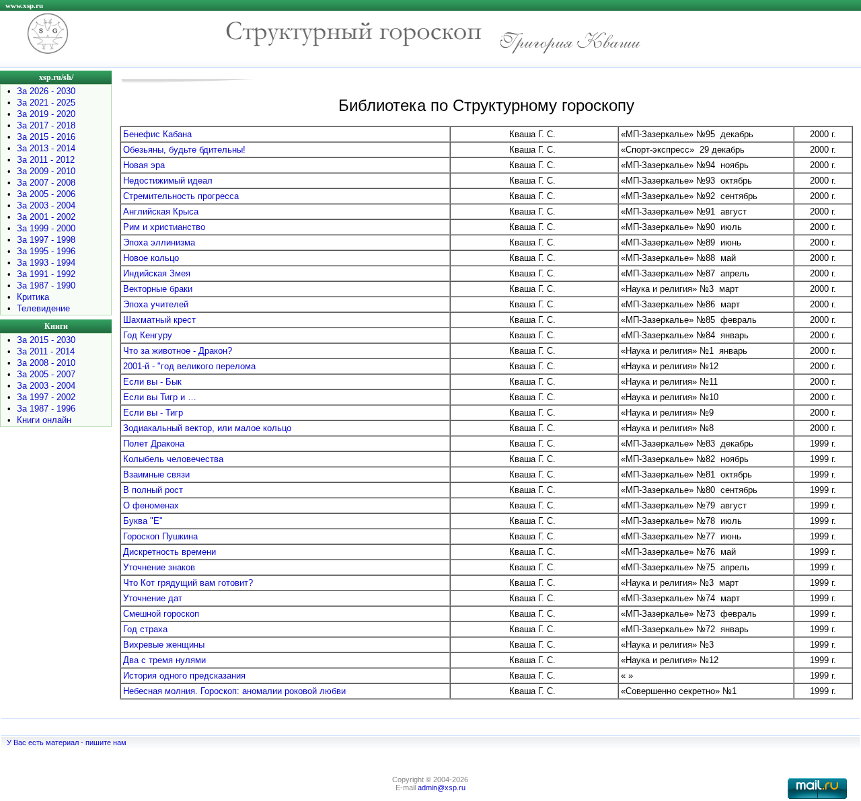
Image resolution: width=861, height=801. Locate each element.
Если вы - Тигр (153, 413)
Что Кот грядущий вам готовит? (188, 583)
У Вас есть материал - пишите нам (66, 742)
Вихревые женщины (163, 645)
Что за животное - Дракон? (177, 351)
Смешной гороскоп (161, 614)
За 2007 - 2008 (46, 183)
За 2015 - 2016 (46, 137)
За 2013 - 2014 (46, 148)
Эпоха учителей (155, 304)
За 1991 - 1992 (46, 274)
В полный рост (153, 490)
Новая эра (144, 165)
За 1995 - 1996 (46, 251)
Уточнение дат (152, 598)
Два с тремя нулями (164, 660)
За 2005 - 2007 (46, 374)
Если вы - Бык (152, 382)
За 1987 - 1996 (46, 409)
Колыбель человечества (173, 459)
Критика (33, 297)
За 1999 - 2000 (46, 228)
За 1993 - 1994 (46, 263)
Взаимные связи (156, 474)
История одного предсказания (184, 676)
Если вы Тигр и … (159, 397)
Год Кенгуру (147, 335)
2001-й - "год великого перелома (189, 366)
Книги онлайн (44, 420)
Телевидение (43, 308)
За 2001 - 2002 (46, 217)
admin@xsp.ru (441, 788)
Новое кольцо (151, 258)
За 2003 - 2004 (46, 205)
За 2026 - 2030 (46, 91)
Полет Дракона (153, 443)
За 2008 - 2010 (46, 363)
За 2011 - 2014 (46, 351)
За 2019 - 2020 (46, 114)
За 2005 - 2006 (46, 194)
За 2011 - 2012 (46, 160)
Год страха (145, 629)
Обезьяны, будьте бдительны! (184, 150)
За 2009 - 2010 (46, 171)
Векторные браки (157, 289)
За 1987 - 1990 (46, 285)
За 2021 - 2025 (46, 103)
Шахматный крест (159, 320)
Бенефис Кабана (157, 134)
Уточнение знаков (159, 567)
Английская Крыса (160, 211)
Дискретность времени (169, 552)
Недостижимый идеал (168, 181)
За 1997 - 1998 (46, 240)
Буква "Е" (143, 521)
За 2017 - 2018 (46, 125)
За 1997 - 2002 (46, 397)
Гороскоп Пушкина (160, 536)
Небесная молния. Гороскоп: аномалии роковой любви (234, 691)
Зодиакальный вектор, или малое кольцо (207, 428)
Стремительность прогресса (181, 196)
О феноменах (151, 505)
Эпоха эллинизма (159, 242)
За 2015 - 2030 (46, 340)
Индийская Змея (156, 273)
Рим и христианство (164, 227)
